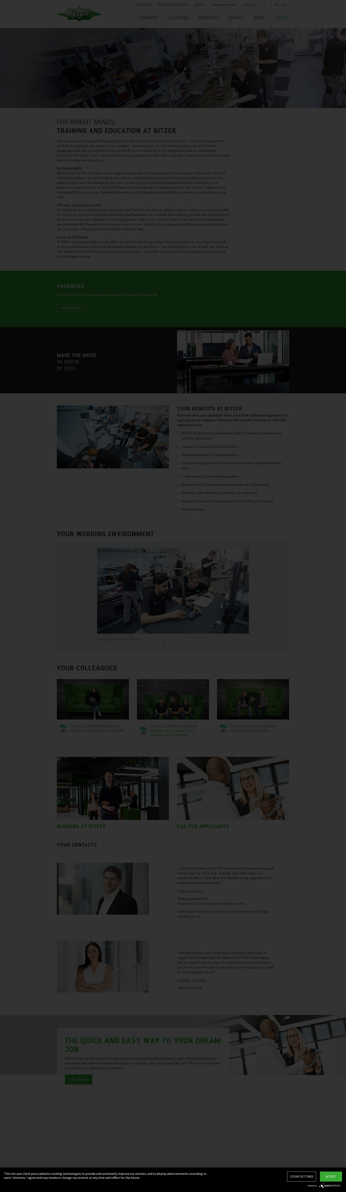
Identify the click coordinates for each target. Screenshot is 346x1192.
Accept (331, 1176)
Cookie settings (301, 1176)
